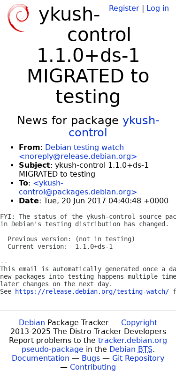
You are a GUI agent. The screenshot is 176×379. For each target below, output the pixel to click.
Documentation (40, 358)
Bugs (91, 358)
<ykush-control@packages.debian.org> (78, 187)
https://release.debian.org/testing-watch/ (92, 291)
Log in (157, 8)
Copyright (139, 322)
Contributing (93, 367)
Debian (32, 322)
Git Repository (138, 358)
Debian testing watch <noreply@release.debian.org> (78, 152)
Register (124, 8)
